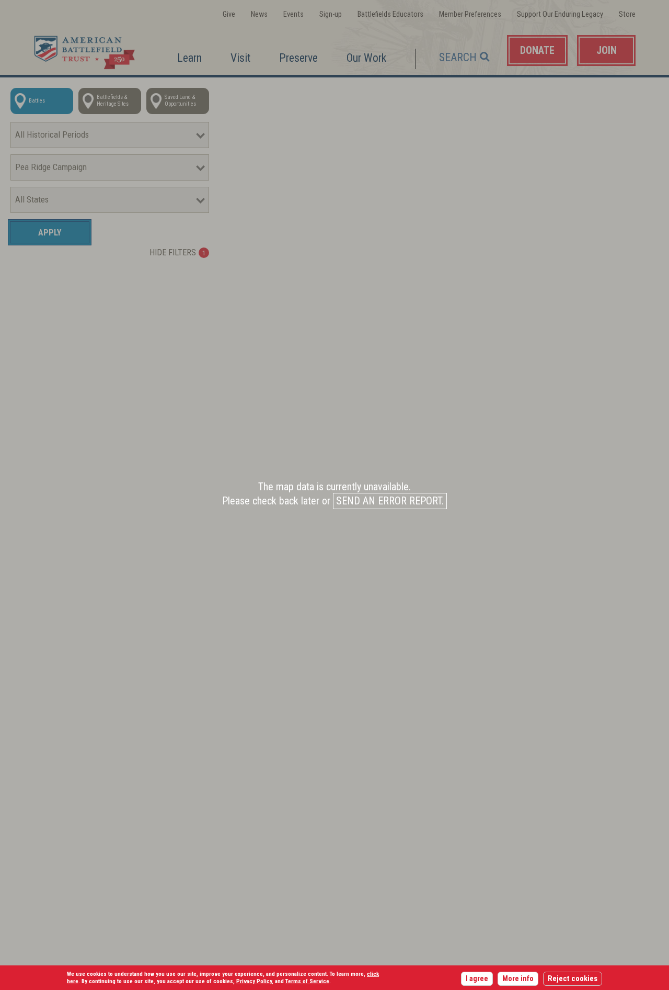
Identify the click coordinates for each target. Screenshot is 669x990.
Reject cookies (572, 978)
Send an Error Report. (390, 501)
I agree (477, 978)
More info (518, 978)
